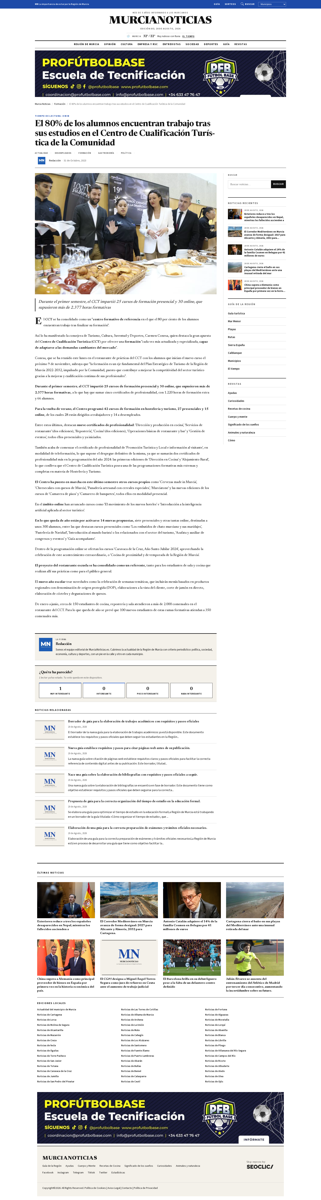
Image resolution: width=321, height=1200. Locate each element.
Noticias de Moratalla (217, 1019)
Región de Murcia (86, 44)
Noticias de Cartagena (49, 1014)
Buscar (249, 4)
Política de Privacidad (146, 1188)
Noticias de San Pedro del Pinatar (55, 1081)
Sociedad (192, 44)
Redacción (55, 160)
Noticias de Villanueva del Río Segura (225, 1050)
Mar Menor (234, 321)
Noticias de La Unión (132, 1025)
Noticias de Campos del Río (220, 1056)
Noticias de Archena (132, 1019)
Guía (217, 4)
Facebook (48, 1172)
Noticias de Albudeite (217, 1066)
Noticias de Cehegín (132, 1035)
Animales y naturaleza (241, 433)
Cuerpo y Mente (86, 1166)
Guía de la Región (51, 1166)
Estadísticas (118, 1172)
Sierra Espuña (236, 345)
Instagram (63, 1172)
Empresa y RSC (148, 44)
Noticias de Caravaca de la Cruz (54, 1071)
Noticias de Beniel (131, 1071)
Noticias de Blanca (215, 1035)
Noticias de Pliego (215, 1045)
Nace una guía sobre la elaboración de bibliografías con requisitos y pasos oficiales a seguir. (132, 774)
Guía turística (236, 313)
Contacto (127, 1188)
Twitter (103, 1172)
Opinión (110, 44)
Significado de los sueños (243, 425)
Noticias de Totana (47, 1066)
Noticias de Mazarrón (49, 1035)
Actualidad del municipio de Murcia (56, 1009)
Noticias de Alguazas (216, 1014)
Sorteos (230, 4)
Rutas (231, 337)
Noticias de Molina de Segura (53, 1025)
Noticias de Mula (130, 1030)
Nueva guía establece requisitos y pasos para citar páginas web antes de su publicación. (129, 748)
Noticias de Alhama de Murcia (137, 1014)
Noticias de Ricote (215, 1061)
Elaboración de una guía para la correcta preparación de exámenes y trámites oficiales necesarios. (137, 828)
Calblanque (235, 353)
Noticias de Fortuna (216, 1009)
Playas (232, 329)
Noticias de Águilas (48, 1050)
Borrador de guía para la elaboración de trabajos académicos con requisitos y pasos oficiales (133, 721)
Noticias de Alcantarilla (50, 1030)
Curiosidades (236, 401)
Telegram (78, 1172)
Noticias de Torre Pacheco (51, 1056)
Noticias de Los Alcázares (135, 1040)
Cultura (127, 44)
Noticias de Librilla (215, 1040)
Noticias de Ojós (214, 1081)
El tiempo (234, 369)
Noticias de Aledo (215, 1071)
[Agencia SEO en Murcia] (260, 1165)
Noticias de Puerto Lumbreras (137, 1056)
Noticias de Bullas (131, 1066)
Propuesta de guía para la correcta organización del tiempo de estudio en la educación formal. (134, 801)
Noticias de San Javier (49, 1061)
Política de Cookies (95, 1188)
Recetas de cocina (239, 409)
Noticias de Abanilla (216, 1030)
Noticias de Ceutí (130, 1081)
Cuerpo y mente (237, 417)
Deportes (211, 44)
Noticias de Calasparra (133, 1076)
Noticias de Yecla (46, 1045)
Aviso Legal (114, 1188)
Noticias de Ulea (214, 1076)
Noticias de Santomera (133, 1045)
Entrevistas (172, 44)
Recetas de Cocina (110, 1166)
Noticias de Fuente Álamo (135, 1050)
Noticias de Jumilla (48, 1076)
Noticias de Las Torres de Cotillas (139, 1009)
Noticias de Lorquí (215, 1025)
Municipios (234, 361)
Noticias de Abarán (131, 1061)
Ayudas (232, 393)
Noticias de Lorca (46, 1019)
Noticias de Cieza (46, 1040)
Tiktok (91, 1172)
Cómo (231, 440)
